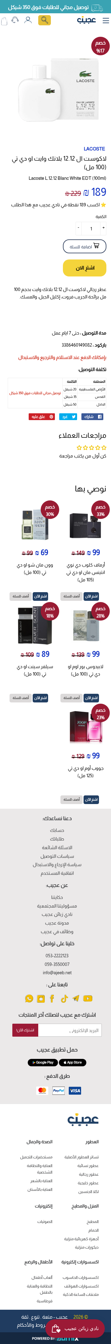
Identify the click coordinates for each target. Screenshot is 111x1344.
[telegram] (76, 1002)
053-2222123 (57, 955)
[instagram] (40, 1002)
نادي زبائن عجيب (57, 914)
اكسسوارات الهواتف (81, 1286)
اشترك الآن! (25, 1030)
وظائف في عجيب (57, 931)
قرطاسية (44, 1301)
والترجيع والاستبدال (36, 357)
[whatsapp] (29, 1002)
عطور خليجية (88, 1183)
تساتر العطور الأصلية (81, 1157)
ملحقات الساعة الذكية (81, 1294)
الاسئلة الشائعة (57, 847)
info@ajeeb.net (57, 972)
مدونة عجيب (57, 922)
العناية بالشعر (41, 1180)
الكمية (101, 216)
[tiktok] (64, 1002)
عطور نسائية (88, 1165)
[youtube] (87, 1002)
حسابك (57, 830)
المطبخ (93, 1221)
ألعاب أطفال (41, 1277)
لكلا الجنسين (88, 1191)
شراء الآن (84, 267)
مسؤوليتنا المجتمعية (57, 905)
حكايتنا (57, 897)
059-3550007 (57, 964)
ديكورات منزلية (87, 1247)
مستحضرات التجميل (36, 1157)
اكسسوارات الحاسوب (81, 1277)
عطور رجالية (89, 1174)
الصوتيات (44, 1221)
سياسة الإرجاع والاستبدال (57, 864)
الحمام (93, 1230)
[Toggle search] (44, 20)
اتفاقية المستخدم (57, 873)
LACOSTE (94, 148)
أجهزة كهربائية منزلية (81, 1239)
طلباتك (57, 838)
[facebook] (52, 1002)
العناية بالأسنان (39, 1189)
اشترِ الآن (91, 596)
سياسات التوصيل (57, 856)
